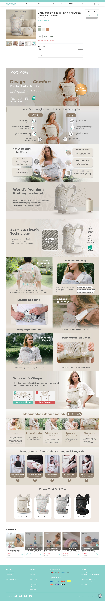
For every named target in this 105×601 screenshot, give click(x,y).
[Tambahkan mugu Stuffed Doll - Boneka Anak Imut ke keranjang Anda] (59, 554)
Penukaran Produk (34, 577)
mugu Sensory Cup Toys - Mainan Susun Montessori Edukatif (33, 551)
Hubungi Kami (33, 572)
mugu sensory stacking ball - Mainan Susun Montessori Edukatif (90, 551)
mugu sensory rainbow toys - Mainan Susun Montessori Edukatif (71, 551)
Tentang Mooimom (10, 572)
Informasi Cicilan (34, 584)
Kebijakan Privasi (34, 582)
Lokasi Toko (9, 574)
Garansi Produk (33, 579)
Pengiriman (32, 574)
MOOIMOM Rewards (34, 586)
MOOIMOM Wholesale (11, 577)
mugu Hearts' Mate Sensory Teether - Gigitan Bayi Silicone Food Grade (14, 552)
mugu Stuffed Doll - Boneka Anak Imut (52, 551)
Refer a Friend (33, 589)
